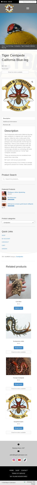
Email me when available (15, 72)
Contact (24, 470)
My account (6, 238)
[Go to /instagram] (14, 460)
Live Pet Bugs (9, 46)
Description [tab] (6, 118)
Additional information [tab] (10, 121)
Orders (4, 248)
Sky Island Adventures (18, 476)
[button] (32, 81)
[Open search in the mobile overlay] (28, 1)
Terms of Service (18, 473)
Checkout (5, 242)
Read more (18, 347)
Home (3, 46)
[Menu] (28, 8)
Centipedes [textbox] (18, 222)
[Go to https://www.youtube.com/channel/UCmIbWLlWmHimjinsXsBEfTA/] (19, 460)
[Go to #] (25, 460)
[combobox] (18, 222)
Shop (3, 235)
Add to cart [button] (18, 308)
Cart (3, 245)
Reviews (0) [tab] (6, 124)
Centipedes (17, 46)
